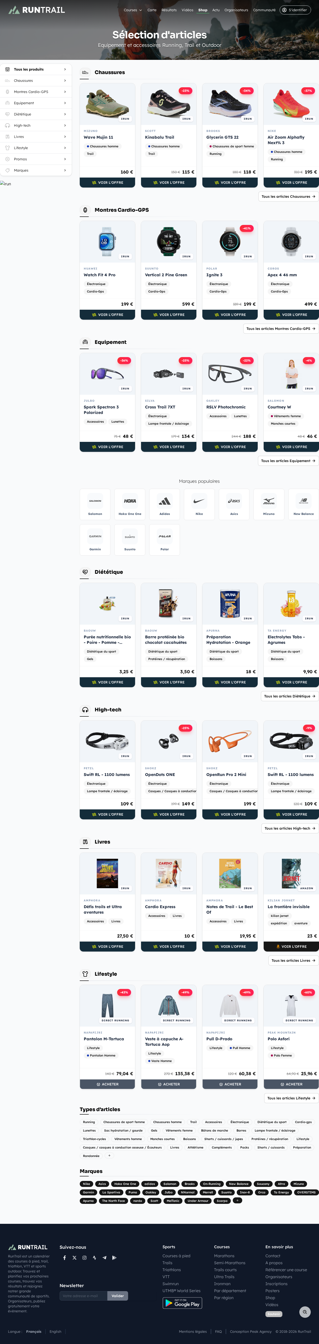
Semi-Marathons (229, 1262)
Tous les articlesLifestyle (288, 1098)
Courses (130, 10)
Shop (202, 10)
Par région (224, 1297)
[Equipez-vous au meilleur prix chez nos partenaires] (36, 184)
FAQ (218, 1331)
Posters (272, 1290)
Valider (118, 1296)
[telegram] (104, 1258)
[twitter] (75, 1258)
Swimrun (170, 1283)
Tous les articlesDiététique (287, 696)
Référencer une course (286, 1269)
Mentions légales (193, 1331)
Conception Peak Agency (251, 1331)
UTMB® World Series (181, 1290)
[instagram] (84, 1258)
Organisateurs (236, 10)
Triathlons (171, 1269)
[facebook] (65, 1258)
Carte (152, 10)
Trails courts (225, 1269)
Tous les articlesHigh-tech (287, 828)
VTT (166, 1276)
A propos (274, 1262)
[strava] (94, 1258)
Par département (230, 1290)
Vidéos (187, 10)
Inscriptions (276, 1283)
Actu (216, 10)
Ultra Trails (224, 1276)
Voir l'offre (110, 182)
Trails (167, 1262)
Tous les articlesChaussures (286, 196)
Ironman (222, 1283)
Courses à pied (176, 1255)
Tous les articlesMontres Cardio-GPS (278, 328)
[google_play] (114, 1258)
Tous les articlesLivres (291, 960)
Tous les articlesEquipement (285, 461)
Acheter (110, 1084)
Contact (272, 1255)
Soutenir (274, 1314)
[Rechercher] (305, 1312)
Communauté (264, 10)
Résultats (169, 10)
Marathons (224, 1255)
